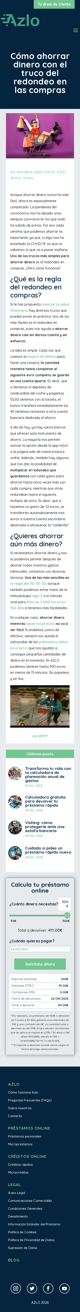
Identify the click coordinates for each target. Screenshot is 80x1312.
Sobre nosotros (20, 1108)
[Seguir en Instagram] (16, 1288)
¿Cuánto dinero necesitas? (33, 904)
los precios (45, 623)
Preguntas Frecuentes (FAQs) (30, 1100)
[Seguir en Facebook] (48, 1288)
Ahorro (15, 178)
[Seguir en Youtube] (64, 1288)
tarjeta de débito (41, 356)
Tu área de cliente (54, 4)
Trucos (28, 178)
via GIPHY (40, 736)
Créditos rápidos (20, 1165)
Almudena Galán (30, 172)
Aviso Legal (16, 1193)
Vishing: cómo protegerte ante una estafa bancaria (44, 826)
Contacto (15, 1116)
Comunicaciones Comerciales (30, 1201)
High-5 (36, 596)
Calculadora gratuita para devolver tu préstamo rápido (45, 801)
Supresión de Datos (22, 1248)
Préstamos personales (24, 1136)
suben (31, 623)
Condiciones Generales (25, 1208)
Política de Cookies (22, 1232)
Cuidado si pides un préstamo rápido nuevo (48, 850)
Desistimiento (18, 1216)
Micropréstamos (20, 1144)
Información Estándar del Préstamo (34, 1224)
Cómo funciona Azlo (23, 1092)
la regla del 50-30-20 (28, 583)
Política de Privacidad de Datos (31, 1240)
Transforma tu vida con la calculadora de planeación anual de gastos (48, 774)
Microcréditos (18, 1172)
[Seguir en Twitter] (32, 1288)
